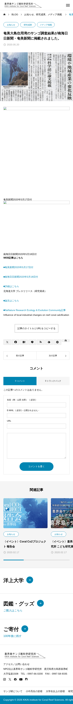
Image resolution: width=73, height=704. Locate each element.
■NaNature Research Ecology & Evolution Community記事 (34, 310)
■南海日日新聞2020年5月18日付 (20, 276)
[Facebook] (15, 679)
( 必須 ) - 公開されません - (23, 410)
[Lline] (32, 342)
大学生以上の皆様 (55, 691)
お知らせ (11, 25)
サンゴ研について (12, 691)
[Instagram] (4, 679)
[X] (9, 679)
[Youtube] (20, 679)
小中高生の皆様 (34, 691)
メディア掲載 (46, 25)
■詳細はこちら (11, 286)
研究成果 (28, 25)
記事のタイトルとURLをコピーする (36, 328)
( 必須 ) (21, 400)
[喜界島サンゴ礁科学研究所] (22, 5)
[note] (26, 679)
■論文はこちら (11, 300)
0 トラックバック (53, 381)
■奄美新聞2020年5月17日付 (18, 267)
